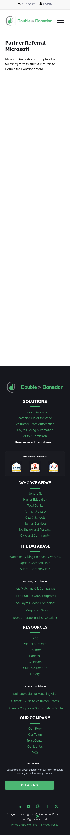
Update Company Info (35, 563)
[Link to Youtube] (28, 806)
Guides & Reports (35, 668)
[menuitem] (26, 4)
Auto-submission (35, 436)
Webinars (35, 662)
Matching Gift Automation (35, 418)
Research (35, 650)
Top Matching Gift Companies (35, 588)
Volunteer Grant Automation (35, 424)
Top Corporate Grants (35, 610)
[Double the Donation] (29, 21)
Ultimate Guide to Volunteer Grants (35, 701)
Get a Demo (29, 785)
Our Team (35, 734)
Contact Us (35, 746)
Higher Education (35, 499)
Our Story (35, 728)
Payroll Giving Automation (35, 430)
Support (28, 4)
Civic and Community (35, 535)
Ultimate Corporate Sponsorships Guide (35, 708)
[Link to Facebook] (47, 806)
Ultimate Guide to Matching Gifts (35, 694)
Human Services (35, 523)
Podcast (35, 656)
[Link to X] (56, 806)
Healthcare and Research (35, 529)
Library (35, 674)
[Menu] (59, 21)
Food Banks (35, 505)
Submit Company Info (35, 569)
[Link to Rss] (38, 816)
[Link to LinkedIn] (19, 806)
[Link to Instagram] (38, 806)
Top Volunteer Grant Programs (35, 596)
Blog (35, 638)
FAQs (35, 752)
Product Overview (35, 412)
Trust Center (35, 740)
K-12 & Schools (35, 517)
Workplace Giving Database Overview (35, 557)
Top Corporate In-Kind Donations (35, 618)
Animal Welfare (35, 511)
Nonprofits (35, 493)
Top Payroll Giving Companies (35, 603)
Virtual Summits (35, 644)
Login (47, 4)
